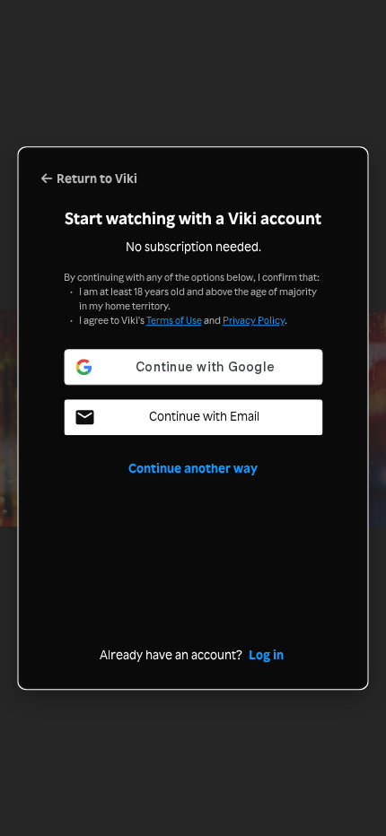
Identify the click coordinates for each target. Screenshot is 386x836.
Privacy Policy (254, 320)
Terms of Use (174, 320)
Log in (266, 654)
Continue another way (193, 467)
